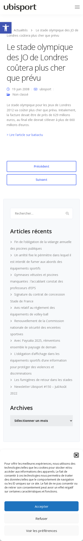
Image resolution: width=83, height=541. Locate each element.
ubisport (45, 89)
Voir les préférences (41, 530)
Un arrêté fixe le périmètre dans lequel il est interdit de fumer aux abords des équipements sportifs (40, 261)
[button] (6, 28)
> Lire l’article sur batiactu (25, 135)
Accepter (41, 506)
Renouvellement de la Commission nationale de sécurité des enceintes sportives (37, 327)
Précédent (41, 166)
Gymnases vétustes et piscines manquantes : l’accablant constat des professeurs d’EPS (36, 281)
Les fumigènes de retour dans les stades (43, 380)
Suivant (41, 179)
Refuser (41, 518)
